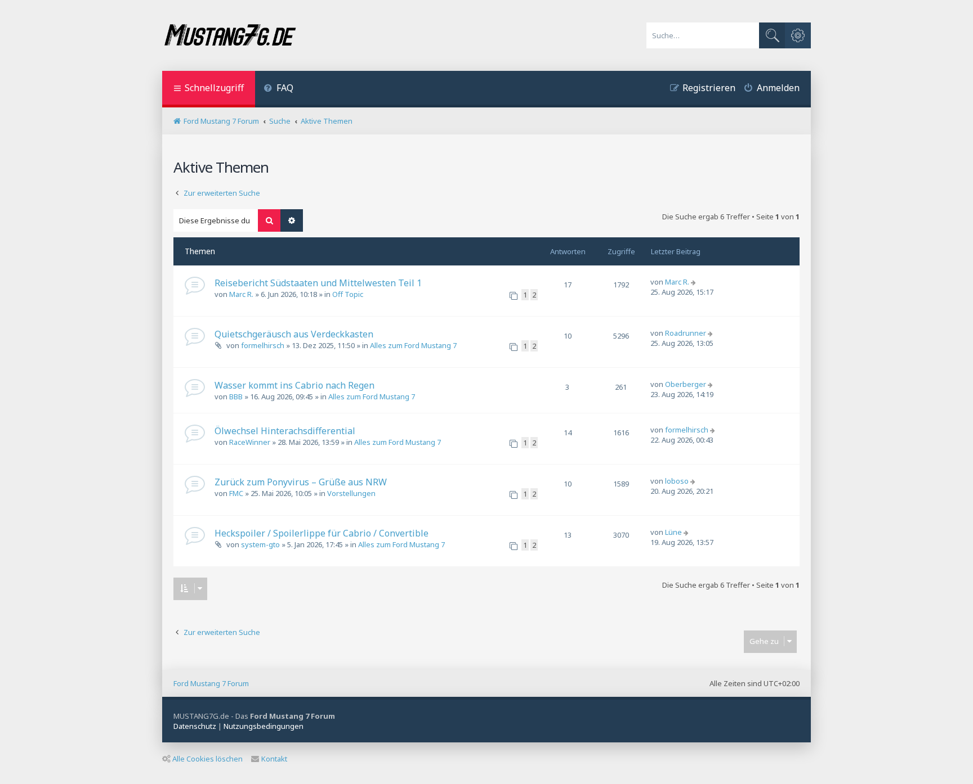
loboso (677, 481)
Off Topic (347, 294)
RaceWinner (249, 442)
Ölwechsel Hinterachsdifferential (285, 431)
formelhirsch (262, 345)
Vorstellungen (351, 493)
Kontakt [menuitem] (274, 759)
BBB (236, 396)
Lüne (673, 532)
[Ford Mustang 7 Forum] (229, 35)
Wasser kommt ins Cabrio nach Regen (294, 385)
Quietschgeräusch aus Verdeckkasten (294, 334)
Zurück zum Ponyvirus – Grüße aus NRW (301, 482)
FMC (236, 493)
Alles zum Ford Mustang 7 (413, 345)
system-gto (260, 544)
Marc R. (241, 294)
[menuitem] (278, 89)
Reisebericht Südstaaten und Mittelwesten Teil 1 (318, 283)
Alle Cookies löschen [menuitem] (207, 759)
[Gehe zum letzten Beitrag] (694, 282)
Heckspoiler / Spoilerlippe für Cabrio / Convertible (322, 533)
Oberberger (685, 384)
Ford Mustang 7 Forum (211, 683)
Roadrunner (685, 333)
